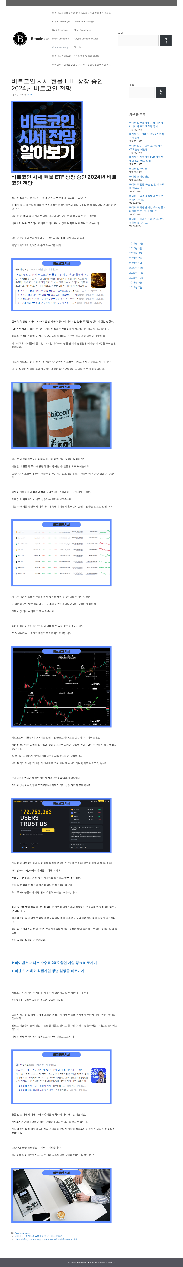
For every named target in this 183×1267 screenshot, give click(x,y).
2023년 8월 (135, 282)
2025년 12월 (136, 243)
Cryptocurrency (60, 47)
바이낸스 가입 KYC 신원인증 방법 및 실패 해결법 (75, 56)
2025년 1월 (135, 248)
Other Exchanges (82, 30)
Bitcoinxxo (40, 39)
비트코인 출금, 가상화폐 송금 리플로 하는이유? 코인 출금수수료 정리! (46, 1239)
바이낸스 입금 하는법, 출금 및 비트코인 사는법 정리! (38, 1236)
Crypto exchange (61, 21)
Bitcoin (77, 47)
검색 (120, 33)
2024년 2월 (135, 258)
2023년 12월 (136, 267)
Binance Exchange (84, 21)
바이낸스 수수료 (138, 168)
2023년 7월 (135, 287)
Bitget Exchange (60, 38)
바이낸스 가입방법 (139, 176)
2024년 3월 (135, 253)
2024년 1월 (135, 263)
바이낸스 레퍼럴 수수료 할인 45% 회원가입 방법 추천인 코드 (81, 12)
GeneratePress (107, 1262)
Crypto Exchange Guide (86, 38)
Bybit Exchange (60, 30)
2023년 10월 (136, 277)
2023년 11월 (136, 272)
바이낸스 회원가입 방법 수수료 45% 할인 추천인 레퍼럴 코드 (81, 64)
